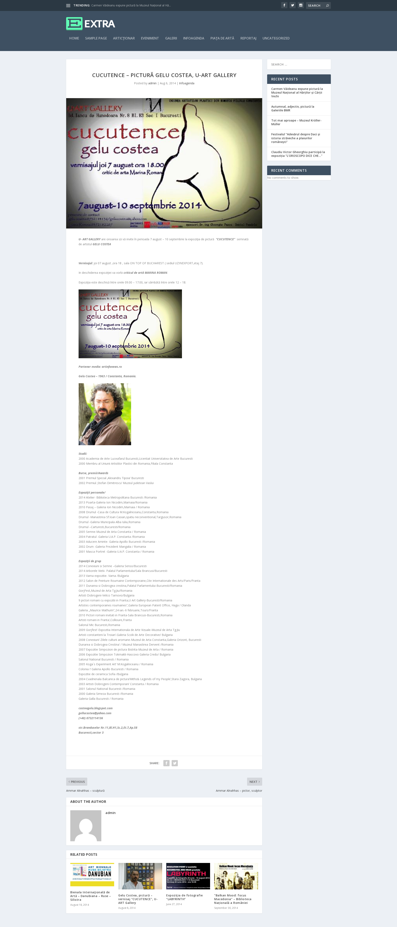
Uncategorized (276, 38)
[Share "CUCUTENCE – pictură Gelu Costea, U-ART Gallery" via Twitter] (175, 763)
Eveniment (150, 38)
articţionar (124, 38)
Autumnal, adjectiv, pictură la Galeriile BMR (292, 108)
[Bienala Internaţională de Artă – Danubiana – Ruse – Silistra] (92, 874)
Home (74, 38)
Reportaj (248, 38)
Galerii (171, 38)
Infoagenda (193, 38)
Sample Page (96, 38)
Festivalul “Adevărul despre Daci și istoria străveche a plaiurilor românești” (295, 138)
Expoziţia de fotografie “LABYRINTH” (184, 897)
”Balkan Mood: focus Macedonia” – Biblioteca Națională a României (233, 899)
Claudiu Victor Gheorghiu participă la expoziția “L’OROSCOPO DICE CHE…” (298, 154)
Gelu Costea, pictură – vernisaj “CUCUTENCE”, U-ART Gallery (138, 899)
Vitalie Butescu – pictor (106, 5)
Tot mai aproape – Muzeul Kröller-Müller (296, 122)
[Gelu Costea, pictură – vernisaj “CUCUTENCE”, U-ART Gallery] (140, 876)
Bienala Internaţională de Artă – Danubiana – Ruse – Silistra (90, 896)
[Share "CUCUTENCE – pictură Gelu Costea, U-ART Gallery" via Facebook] (166, 763)
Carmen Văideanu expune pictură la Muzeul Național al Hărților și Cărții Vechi (297, 92)
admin (152, 83)
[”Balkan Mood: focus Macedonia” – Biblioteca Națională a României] (236, 876)
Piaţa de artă (222, 38)
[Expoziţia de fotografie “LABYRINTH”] (188, 876)
